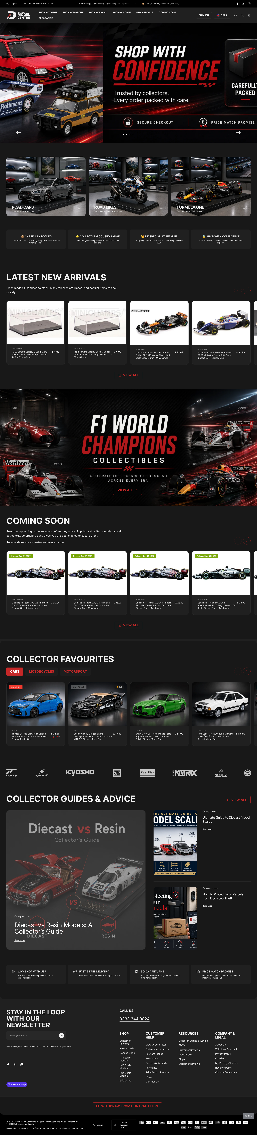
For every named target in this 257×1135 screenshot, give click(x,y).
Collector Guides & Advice (193, 1040)
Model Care (185, 1054)
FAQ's (182, 1045)
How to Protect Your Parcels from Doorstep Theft (223, 896)
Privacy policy (23, 1128)
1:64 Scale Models (125, 1074)
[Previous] (18, 132)
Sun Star (201, 730)
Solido (15, 730)
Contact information (63, 1128)
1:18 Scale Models (125, 1059)
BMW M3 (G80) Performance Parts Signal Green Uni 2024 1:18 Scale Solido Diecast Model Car (153, 736)
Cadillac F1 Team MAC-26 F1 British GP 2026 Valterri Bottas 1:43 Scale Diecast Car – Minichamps (92, 605)
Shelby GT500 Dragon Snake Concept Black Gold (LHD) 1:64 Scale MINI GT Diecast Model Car (93, 736)
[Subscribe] (61, 1035)
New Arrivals (127, 1048)
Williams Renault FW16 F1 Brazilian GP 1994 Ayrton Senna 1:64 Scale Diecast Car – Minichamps (214, 355)
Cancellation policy (78, 1128)
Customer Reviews (125, 1042)
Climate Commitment (227, 1072)
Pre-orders (152, 1058)
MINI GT (77, 730)
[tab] (14, 672)
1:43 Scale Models (125, 1067)
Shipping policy (48, 1128)
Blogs (182, 1059)
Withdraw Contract (226, 1049)
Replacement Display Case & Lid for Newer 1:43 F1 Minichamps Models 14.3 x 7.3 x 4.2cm (30, 355)
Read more (19, 940)
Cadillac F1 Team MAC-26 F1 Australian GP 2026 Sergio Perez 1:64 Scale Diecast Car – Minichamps (216, 605)
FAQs (149, 1077)
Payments (151, 1067)
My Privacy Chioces (226, 1063)
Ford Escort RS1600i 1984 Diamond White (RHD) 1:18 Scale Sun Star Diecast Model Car (215, 736)
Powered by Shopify (25, 1124)
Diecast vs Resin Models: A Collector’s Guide (53, 928)
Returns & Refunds (156, 1063)
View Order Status (156, 1044)
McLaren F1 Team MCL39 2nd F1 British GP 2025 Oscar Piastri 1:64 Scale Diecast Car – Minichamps (153, 355)
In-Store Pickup (154, 1053)
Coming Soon (127, 1053)
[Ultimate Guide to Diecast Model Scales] (175, 843)
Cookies (219, 1058)
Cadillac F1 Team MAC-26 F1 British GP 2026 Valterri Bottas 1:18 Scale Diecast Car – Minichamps (30, 605)
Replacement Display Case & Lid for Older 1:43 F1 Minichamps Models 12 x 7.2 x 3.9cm (93, 354)
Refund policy (11, 1128)
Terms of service (35, 1128)
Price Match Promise (157, 1072)
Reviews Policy (223, 1067)
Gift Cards (125, 1080)
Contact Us (152, 1081)
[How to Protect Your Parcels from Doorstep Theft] (175, 918)
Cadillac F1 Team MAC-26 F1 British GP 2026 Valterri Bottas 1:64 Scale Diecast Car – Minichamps (153, 605)
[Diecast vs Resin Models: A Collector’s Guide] (75, 880)
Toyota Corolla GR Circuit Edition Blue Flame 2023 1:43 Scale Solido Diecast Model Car (29, 736)
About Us (220, 1044)
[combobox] (13, 4)
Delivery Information (157, 1049)
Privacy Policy (223, 1053)
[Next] (238, 132)
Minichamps (17, 349)
